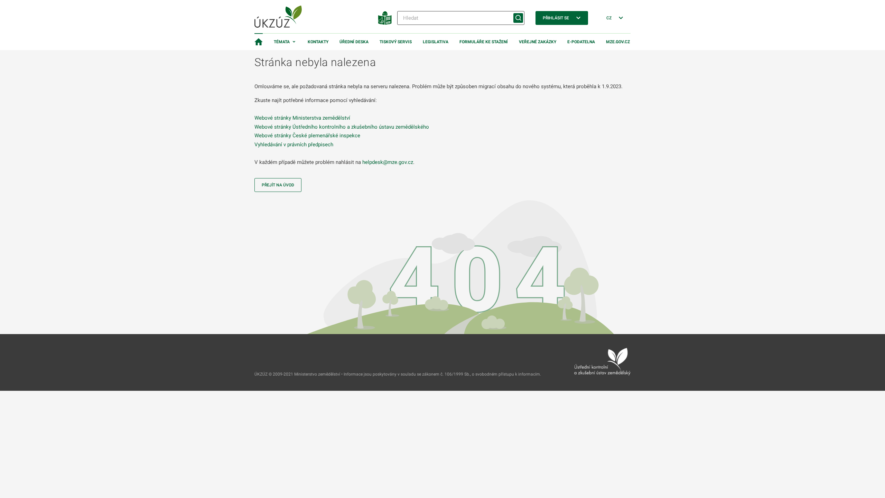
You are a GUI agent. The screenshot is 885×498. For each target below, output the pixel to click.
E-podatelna (581, 41)
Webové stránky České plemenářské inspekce (307, 135)
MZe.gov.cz (618, 41)
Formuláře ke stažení (483, 41)
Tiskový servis (396, 41)
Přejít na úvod (278, 185)
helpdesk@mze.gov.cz (387, 162)
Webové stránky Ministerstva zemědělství (302, 118)
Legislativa (435, 41)
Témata (282, 41)
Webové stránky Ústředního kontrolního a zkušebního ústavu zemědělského (341, 127)
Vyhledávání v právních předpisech (293, 144)
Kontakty (318, 41)
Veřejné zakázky (537, 41)
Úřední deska (354, 41)
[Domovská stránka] (258, 42)
